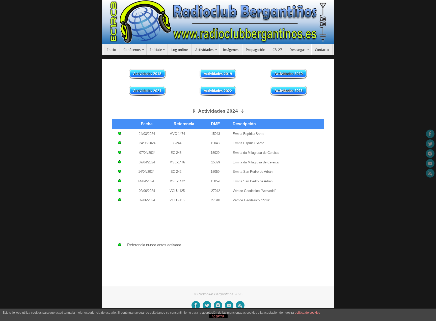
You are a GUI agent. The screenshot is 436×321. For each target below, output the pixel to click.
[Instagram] (430, 153)
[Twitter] (430, 143)
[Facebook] (430, 134)
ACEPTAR (218, 316)
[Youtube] (430, 163)
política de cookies (307, 312)
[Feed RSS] (430, 173)
